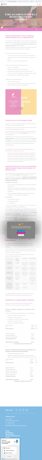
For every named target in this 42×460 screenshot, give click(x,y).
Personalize (21, 235)
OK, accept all (21, 230)
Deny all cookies (21, 232)
